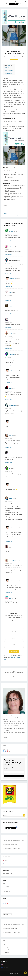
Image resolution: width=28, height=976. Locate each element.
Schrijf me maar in (14, 776)
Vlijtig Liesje (11, 453)
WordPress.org (6, 891)
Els (9, 468)
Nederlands (7, 863)
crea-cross (23, 215)
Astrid (10, 388)
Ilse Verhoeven (9, 56)
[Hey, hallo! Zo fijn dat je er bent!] (14, 701)
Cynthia (10, 246)
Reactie (14, 620)
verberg (9, 65)
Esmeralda (11, 231)
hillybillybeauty (12, 405)
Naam (14, 631)
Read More (20, 3)
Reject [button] (16, 3)
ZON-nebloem (12, 354)
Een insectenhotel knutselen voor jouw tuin (12, 848)
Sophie (10, 498)
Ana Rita (10, 333)
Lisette (10, 292)
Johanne (11, 435)
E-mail (14, 638)
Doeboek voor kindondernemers (10, 844)
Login (4, 883)
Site (14, 644)
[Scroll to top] (25, 973)
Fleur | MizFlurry (12, 560)
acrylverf (18, 215)
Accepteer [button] (11, 3)
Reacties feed (6, 889)
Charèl (10, 306)
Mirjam (10, 598)
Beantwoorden (8, 241)
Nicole (10, 319)
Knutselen (5, 213)
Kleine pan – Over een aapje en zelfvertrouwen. (13, 840)
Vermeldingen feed (7, 886)
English (6, 860)
